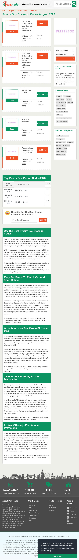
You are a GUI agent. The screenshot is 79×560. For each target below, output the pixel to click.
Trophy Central (60, 108)
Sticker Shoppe (61, 102)
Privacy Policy (34, 513)
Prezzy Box (33, 11)
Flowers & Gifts (22, 11)
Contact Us (33, 510)
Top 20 (51, 505)
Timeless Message (62, 121)
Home (26, 4)
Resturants (52, 508)
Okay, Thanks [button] (57, 556)
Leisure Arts (67, 96)
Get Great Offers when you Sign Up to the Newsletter (27, 26)
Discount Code (65, 50)
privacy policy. (46, 551)
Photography (60, 139)
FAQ (30, 520)
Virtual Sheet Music (62, 112)
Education (70, 142)
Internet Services (61, 151)
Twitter (72, 511)
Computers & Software (63, 145)
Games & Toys (60, 142)
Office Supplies (61, 154)
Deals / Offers (65, 54)
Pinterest (73, 514)
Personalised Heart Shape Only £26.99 (27, 150)
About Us (32, 505)
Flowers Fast (60, 99)
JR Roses (59, 115)
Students (52, 510)
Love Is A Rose (60, 105)
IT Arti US (59, 96)
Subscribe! (43, 220)
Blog (30, 508)
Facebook (73, 508)
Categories (35, 4)
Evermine (70, 102)
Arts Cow (68, 99)
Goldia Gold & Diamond (63, 118)
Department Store (61, 148)
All (65, 58)
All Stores (47, 4)
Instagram (73, 517)
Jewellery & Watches (62, 136)
